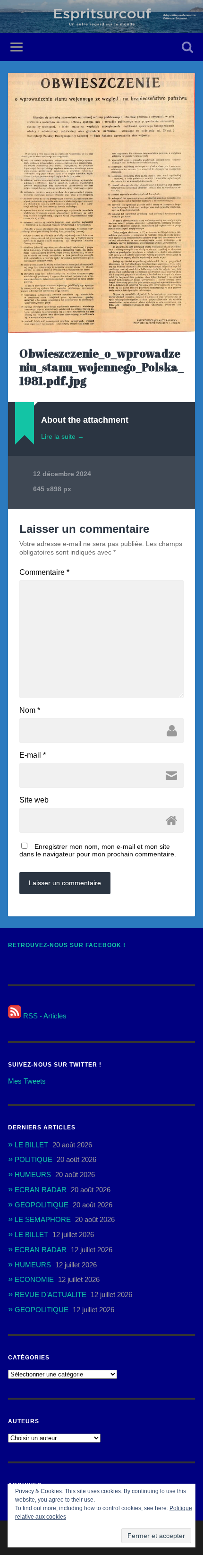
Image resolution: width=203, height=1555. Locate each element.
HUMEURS (33, 1175)
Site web (34, 800)
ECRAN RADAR (41, 1190)
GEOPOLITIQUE (41, 1205)
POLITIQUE (33, 1159)
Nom (29, 710)
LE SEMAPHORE (43, 1219)
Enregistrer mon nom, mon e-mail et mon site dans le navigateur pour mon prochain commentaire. (97, 850)
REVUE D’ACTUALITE (50, 1294)
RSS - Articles (44, 1016)
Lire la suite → (62, 436)
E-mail (32, 755)
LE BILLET (31, 1145)
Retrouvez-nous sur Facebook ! (67, 945)
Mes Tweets (27, 1081)
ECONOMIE (34, 1279)
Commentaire (44, 572)
